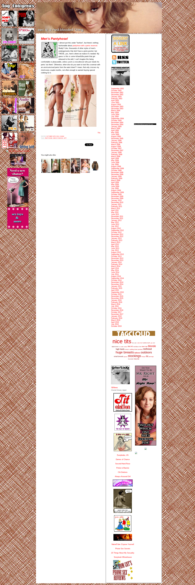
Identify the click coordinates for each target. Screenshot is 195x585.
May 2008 (115, 160)
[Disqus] (71, 209)
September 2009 (117, 192)
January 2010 (116, 200)
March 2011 (115, 208)
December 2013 (117, 260)
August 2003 (116, 105)
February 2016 (116, 302)
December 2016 (117, 310)
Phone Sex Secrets (122, 549)
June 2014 (115, 272)
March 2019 (115, 320)
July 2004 (115, 117)
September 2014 (117, 278)
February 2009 (116, 178)
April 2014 (115, 268)
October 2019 (116, 326)
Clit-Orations (122, 472)
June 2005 (115, 135)
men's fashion (58, 138)
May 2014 (115, 270)
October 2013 (116, 256)
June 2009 (115, 186)
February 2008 (116, 154)
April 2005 (115, 131)
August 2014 (116, 276)
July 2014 (115, 274)
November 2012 (117, 234)
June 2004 (115, 115)
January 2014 (116, 262)
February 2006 (116, 142)
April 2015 (115, 290)
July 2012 (115, 226)
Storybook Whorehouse (123, 557)
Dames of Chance (123, 459)
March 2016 (115, 304)
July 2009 (115, 188)
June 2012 (115, 224)
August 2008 (116, 166)
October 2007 (116, 148)
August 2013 (116, 252)
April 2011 (115, 210)
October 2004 (116, 121)
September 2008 (117, 168)
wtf (65, 138)
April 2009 (115, 182)
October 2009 (116, 194)
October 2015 (116, 294)
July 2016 (115, 306)
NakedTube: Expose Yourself (123, 544)
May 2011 (115, 212)
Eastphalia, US (123, 455)
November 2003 (117, 107)
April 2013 (115, 244)
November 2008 (117, 172)
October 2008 (116, 170)
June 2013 (115, 248)
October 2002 (116, 91)
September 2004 (117, 119)
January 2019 (116, 316)
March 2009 (115, 180)
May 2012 (115, 222)
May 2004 (115, 113)
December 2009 (117, 198)
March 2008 (115, 156)
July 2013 (115, 250)
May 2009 (115, 184)
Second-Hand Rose (122, 464)
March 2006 (115, 144)
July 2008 (115, 164)
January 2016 (116, 300)
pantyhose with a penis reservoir (85, 46)
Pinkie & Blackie (122, 468)
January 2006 (116, 140)
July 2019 (115, 324)
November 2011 (117, 216)
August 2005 (116, 136)
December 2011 (117, 218)
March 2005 (115, 129)
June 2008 (115, 162)
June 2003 (115, 103)
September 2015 (117, 292)
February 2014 (116, 264)
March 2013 (115, 242)
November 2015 (117, 296)
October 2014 (116, 280)
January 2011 (116, 204)
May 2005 (115, 133)
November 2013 (117, 258)
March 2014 (115, 266)
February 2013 (116, 240)
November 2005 (117, 138)
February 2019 (116, 318)
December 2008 (117, 174)
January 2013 (116, 238)
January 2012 (116, 220)
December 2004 (117, 125)
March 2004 (115, 111)
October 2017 (116, 312)
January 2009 (116, 176)
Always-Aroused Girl (123, 476)
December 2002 (117, 95)
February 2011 (116, 206)
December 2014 (117, 284)
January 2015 (116, 286)
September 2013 (117, 254)
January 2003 (116, 97)
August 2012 (116, 228)
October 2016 (116, 308)
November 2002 (117, 93)
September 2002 (117, 89)
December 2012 (117, 236)
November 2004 (117, 123)
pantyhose (48, 138)
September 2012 (117, 230)
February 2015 (116, 288)
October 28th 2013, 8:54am (55, 136)
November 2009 (117, 196)
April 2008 (115, 158)
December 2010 (117, 202)
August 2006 (116, 146)
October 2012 (116, 232)
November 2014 (117, 282)
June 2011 (115, 214)
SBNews (114, 388)
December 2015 (117, 298)
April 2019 (115, 322)
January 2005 (116, 127)
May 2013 (115, 246)
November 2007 (117, 150)
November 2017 (117, 314)
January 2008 (116, 152)
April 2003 (115, 101)
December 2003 (117, 109)
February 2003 (116, 99)
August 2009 (116, 190)
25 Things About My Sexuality (122, 553)
